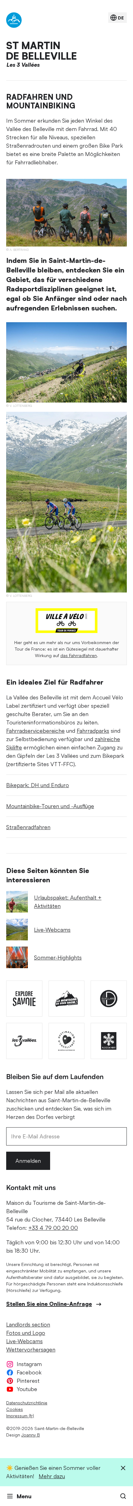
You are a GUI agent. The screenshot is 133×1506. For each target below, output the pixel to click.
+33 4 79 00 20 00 (53, 1227)
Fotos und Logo (25, 1332)
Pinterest (28, 1380)
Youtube (27, 1389)
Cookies (14, 1409)
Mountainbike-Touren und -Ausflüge (50, 806)
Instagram (29, 1363)
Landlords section (28, 1324)
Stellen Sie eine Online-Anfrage (49, 1303)
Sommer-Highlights (58, 957)
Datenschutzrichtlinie (26, 1402)
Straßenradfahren (28, 827)
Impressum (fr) (20, 1415)
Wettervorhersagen (30, 1349)
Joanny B (30, 1434)
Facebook (29, 1372)
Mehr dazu (52, 1476)
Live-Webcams (52, 929)
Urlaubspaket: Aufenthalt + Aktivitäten (67, 901)
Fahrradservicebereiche (35, 730)
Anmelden (28, 1160)
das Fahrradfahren (78, 655)
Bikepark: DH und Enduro (37, 785)
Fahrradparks (93, 730)
